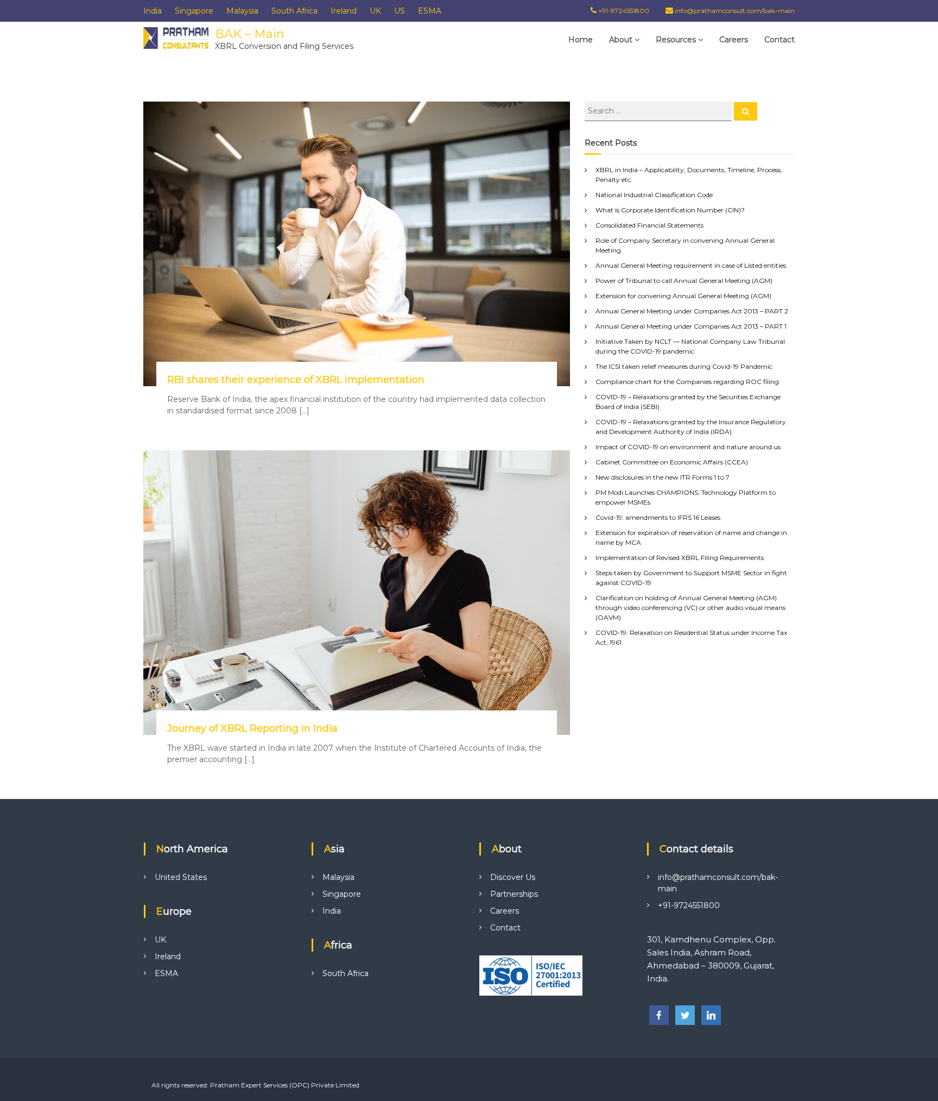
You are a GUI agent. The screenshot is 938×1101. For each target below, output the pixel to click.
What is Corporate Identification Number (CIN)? (670, 210)
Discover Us (512, 877)
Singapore (194, 11)
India (152, 11)
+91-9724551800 (623, 11)
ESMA (429, 11)
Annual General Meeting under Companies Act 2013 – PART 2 (691, 311)
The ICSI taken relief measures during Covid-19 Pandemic (683, 366)
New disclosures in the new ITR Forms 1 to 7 (662, 477)
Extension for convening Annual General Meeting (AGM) (683, 296)
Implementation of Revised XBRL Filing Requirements (679, 557)
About (620, 40)
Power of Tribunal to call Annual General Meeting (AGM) (683, 280)
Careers (733, 40)
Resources (676, 40)
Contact (779, 40)
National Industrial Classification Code (654, 195)
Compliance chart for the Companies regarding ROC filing (687, 382)
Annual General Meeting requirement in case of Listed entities (690, 265)
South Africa (294, 11)
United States (181, 877)
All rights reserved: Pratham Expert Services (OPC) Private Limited (255, 1085)
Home (580, 40)
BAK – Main (249, 34)
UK (375, 11)
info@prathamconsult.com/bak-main (735, 11)
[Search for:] (659, 110)
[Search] (745, 111)
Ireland (344, 11)
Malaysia (242, 11)
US (399, 11)
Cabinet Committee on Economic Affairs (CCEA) (671, 462)
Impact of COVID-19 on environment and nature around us (688, 447)
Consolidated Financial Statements (649, 225)
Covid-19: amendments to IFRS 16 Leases (657, 517)
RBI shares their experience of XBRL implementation (295, 380)
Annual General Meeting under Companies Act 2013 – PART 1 (691, 326)
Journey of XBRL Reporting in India (252, 728)
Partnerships (514, 894)
